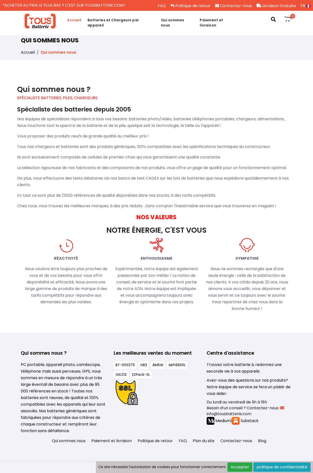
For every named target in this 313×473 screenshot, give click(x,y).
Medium (222, 421)
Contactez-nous (235, 6)
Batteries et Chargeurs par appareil (113, 23)
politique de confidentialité (282, 467)
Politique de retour (192, 6)
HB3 (143, 365)
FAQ (161, 6)
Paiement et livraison (211, 23)
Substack (249, 421)
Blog (262, 441)
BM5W (158, 365)
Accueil (74, 20)
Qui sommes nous (172, 23)
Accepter (240, 467)
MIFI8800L (177, 365)
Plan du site (203, 441)
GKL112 (121, 374)
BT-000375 (125, 365)
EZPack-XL (141, 374)
